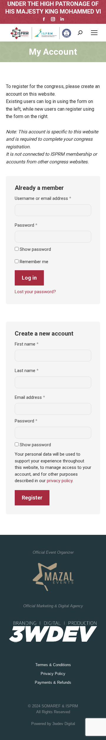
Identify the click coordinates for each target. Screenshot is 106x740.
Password (34, 225)
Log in (29, 278)
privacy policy (59, 480)
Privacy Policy (53, 673)
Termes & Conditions (53, 665)
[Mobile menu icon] (94, 33)
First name (27, 344)
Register (32, 498)
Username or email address (51, 198)
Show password (35, 249)
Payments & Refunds (53, 682)
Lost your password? (35, 291)
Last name (27, 370)
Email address (38, 397)
